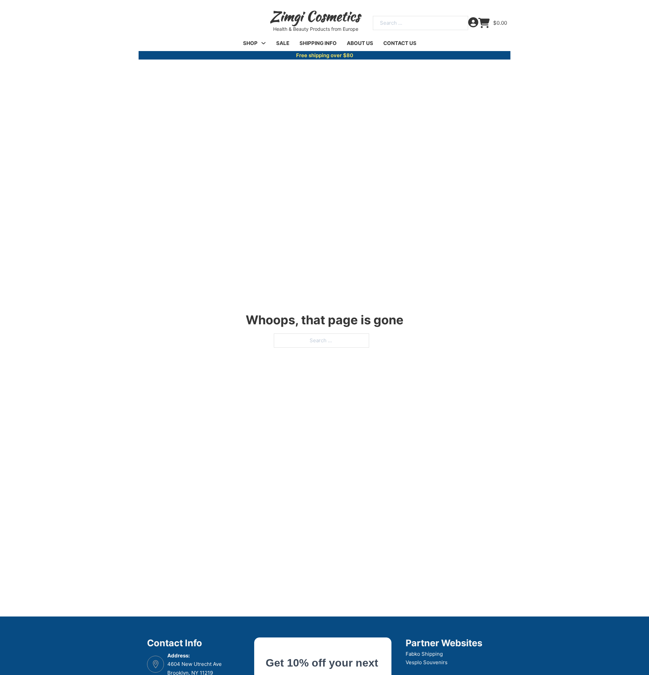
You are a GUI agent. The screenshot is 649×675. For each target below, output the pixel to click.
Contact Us (399, 43)
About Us (360, 43)
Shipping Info (318, 43)
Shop (250, 43)
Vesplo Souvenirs (427, 662)
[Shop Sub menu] (263, 43)
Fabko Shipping (424, 654)
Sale (282, 43)
